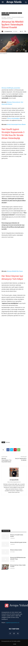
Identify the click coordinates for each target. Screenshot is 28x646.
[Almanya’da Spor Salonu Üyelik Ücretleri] (5, 567)
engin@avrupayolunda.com (12, 622)
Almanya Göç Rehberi (13, 13)
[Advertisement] (14, 70)
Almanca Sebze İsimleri (16, 550)
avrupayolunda (8, 31)
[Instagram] (13, 633)
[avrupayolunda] (3, 31)
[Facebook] (8, 449)
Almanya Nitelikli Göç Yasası (15, 271)
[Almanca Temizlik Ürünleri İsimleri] (5, 536)
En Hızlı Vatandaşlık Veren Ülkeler (16, 124)
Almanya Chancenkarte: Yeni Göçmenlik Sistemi (6, 460)
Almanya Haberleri (5, 14)
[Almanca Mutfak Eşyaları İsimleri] (5, 544)
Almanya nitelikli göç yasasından (11, 88)
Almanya (3, 13)
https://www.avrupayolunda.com (14, 482)
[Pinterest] (15, 449)
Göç (7, 13)
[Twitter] (11, 449)
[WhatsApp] (18, 449)
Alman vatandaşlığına (13, 118)
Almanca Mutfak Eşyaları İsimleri (18, 542)
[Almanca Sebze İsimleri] (5, 551)
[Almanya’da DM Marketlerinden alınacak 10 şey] (5, 559)
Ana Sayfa (4, 17)
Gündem (19, 13)
